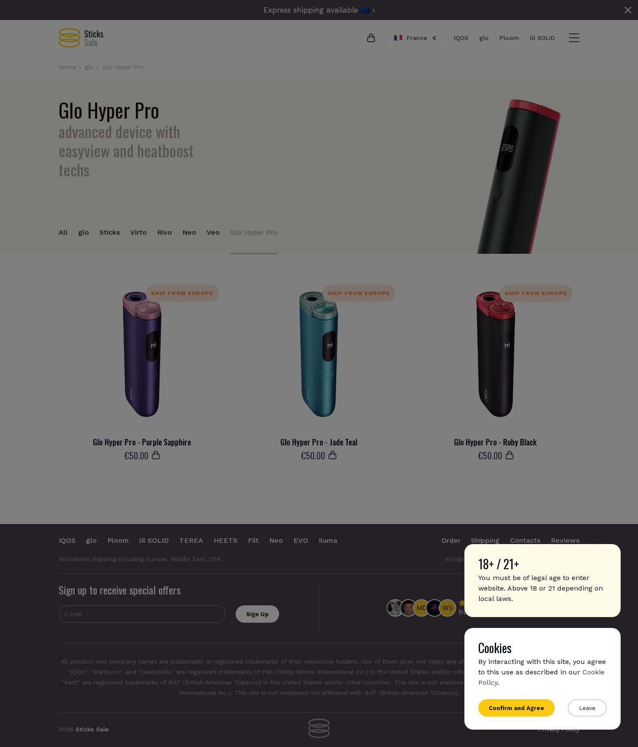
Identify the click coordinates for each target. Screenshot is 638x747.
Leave (587, 708)
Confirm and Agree (516, 708)
